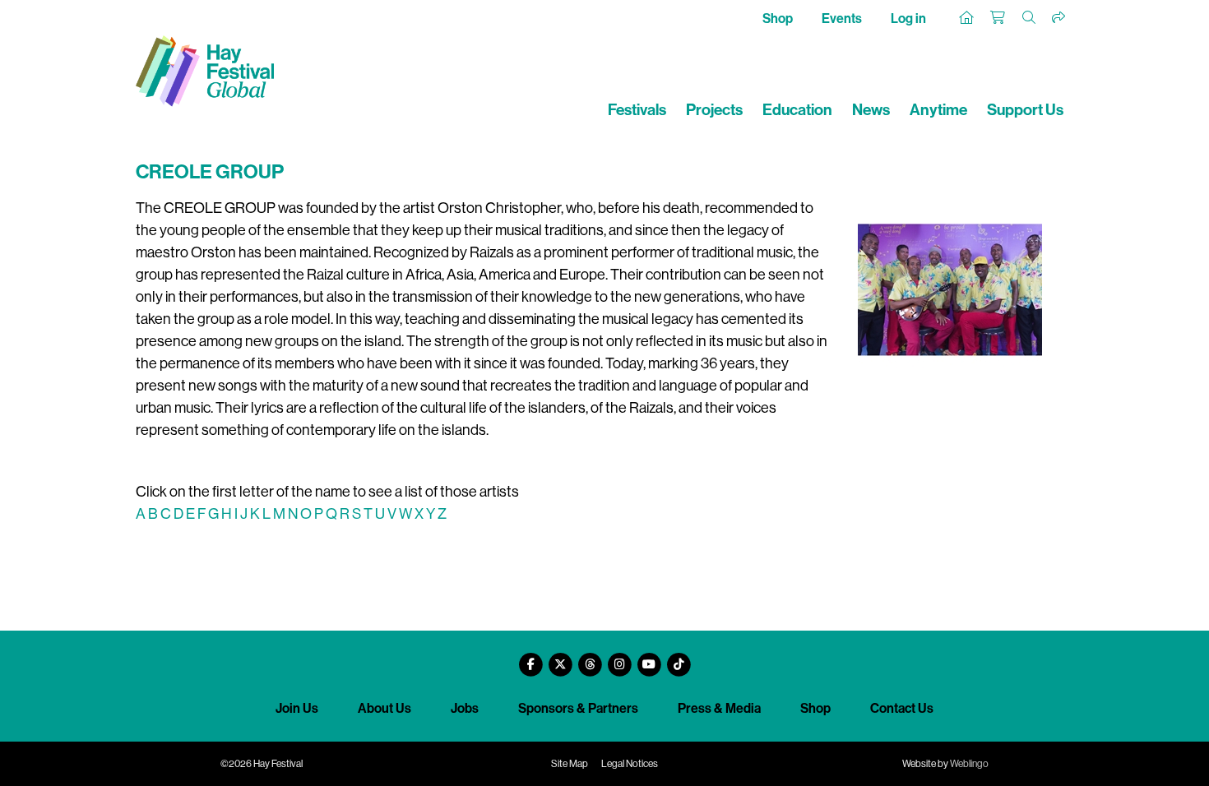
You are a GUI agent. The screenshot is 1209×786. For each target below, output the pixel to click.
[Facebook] (530, 658)
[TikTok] (678, 658)
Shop (777, 18)
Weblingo (969, 764)
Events (842, 18)
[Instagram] (619, 658)
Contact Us (901, 708)
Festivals (637, 110)
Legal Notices (629, 764)
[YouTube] (649, 658)
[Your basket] (998, 18)
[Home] (967, 18)
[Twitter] (560, 658)
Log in (908, 18)
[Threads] (589, 658)
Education (797, 110)
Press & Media (719, 708)
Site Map (569, 764)
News (871, 110)
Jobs (465, 708)
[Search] (1030, 18)
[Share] (1059, 18)
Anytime (938, 110)
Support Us (1025, 110)
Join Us (297, 708)
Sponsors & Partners (578, 708)
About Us (384, 708)
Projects (714, 110)
